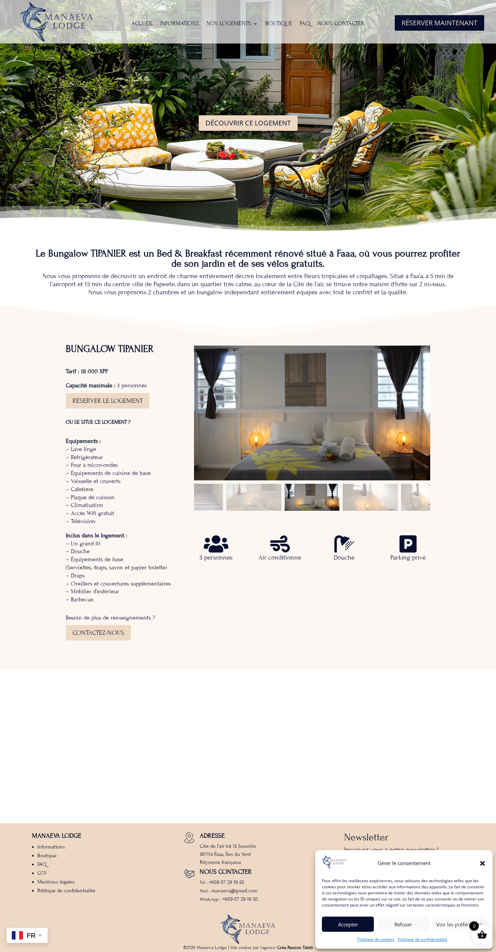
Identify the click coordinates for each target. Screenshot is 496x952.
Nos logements (228, 24)
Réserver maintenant (439, 22)
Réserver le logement (108, 401)
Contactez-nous (98, 632)
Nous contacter (341, 24)
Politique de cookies (375, 939)
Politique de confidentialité (422, 939)
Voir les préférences (459, 924)
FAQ (305, 24)
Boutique (278, 24)
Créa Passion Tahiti (295, 947)
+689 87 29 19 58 (226, 882)
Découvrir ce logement (248, 122)
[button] (482, 863)
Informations (179, 24)
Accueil (142, 24)
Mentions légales (56, 882)
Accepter (348, 924)
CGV (42, 873)
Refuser (403, 924)
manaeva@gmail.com (234, 891)
